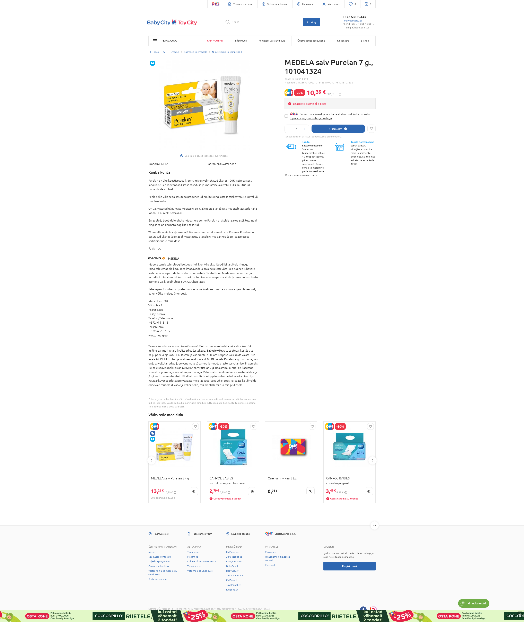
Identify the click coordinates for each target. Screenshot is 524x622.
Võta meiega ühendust (199, 570)
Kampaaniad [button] (215, 40)
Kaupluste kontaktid (159, 556)
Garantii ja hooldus (158, 566)
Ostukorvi (335, 128)
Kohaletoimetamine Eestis (201, 561)
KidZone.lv (232, 589)
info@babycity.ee (353, 20)
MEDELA (173, 258)
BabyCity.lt (232, 566)
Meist (151, 552)
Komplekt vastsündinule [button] (272, 40)
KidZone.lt (232, 580)
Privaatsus (270, 552)
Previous (151, 460)
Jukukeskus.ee (234, 556)
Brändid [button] (365, 40)
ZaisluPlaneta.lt (234, 575)
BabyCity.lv (232, 570)
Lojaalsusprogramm (158, 561)
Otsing (311, 22)
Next (372, 460)
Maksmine (192, 556)
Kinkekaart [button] (343, 40)
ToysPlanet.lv (233, 585)
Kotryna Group (234, 561)
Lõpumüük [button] (241, 40)
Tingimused (193, 552)
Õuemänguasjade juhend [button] (311, 40)
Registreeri (349, 566)
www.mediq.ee (158, 335)
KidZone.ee (232, 552)
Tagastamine (194, 566)
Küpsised (270, 565)
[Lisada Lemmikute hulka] (371, 129)
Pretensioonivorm (158, 579)
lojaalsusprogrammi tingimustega (311, 118)
